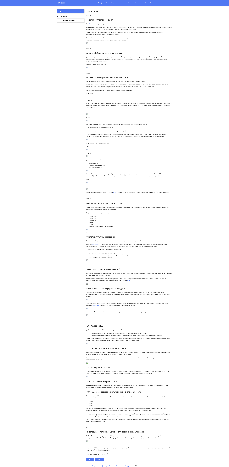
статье (115, 192)
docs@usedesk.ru (103, 3)
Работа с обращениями (135, 3)
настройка (96, 305)
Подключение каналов (118, 3)
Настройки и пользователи (153, 3)
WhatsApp (95, 244)
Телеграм (92, 24)
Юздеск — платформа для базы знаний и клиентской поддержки (112, 466)
